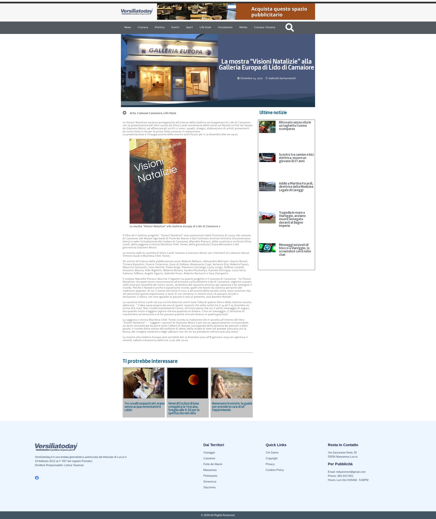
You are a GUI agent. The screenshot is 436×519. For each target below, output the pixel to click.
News (127, 27)
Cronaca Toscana (264, 27)
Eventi (175, 27)
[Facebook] (37, 478)
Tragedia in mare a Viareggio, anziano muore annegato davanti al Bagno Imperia (292, 219)
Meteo (243, 27)
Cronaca (143, 27)
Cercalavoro (225, 27)
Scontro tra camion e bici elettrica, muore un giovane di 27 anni (296, 157)
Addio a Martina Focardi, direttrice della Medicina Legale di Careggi (296, 186)
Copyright (271, 458)
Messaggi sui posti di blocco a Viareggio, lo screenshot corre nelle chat (295, 250)
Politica (160, 27)
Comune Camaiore (149, 113)
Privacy (270, 464)
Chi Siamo (272, 452)
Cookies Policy (275, 470)
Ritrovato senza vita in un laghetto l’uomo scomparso (295, 125)
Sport (189, 27)
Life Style (205, 27)
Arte (133, 113)
